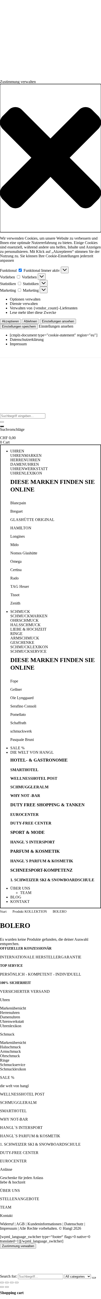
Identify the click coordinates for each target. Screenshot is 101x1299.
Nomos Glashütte (23, 553)
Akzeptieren (10, 321)
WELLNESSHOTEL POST (33, 778)
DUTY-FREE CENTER (30, 823)
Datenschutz (73, 1224)
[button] (50, 158)
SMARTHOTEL (24, 770)
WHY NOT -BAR (25, 796)
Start (3, 911)
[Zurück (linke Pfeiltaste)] (2, 1287)
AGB (20, 1224)
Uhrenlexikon (10, 1026)
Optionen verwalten (25, 299)
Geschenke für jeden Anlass (21, 1178)
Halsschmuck (10, 1047)
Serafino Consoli (23, 706)
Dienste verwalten (24, 304)
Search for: (8, 1276)
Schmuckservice (12, 1065)
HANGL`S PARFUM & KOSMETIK (41, 861)
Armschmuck (10, 1051)
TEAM (5, 1207)
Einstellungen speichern (19, 326)
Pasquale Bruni (22, 739)
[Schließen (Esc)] (17, 1282)
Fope (14, 681)
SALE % (7, 1077)
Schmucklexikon (13, 1069)
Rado (14, 578)
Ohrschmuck (10, 1056)
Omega (16, 561)
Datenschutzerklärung (27, 339)
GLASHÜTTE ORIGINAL (32, 520)
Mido (14, 545)
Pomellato (18, 714)
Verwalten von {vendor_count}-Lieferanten (43, 308)
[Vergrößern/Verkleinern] (2, 1282)
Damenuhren (10, 1017)
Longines (17, 536)
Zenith (15, 603)
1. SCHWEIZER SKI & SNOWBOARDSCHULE (52, 880)
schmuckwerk (21, 731)
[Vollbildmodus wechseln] (7, 1282)
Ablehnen (30, 321)
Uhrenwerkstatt (12, 1021)
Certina (16, 570)
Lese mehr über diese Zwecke (33, 312)
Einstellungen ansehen (58, 321)
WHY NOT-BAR (14, 1119)
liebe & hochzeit (12, 1182)
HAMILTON (20, 528)
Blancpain (18, 503)
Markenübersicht (13, 1008)
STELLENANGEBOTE (19, 1199)
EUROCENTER (24, 814)
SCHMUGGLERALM (29, 787)
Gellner (16, 689)
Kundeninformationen (44, 1224)
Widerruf (7, 1224)
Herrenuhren (10, 1012)
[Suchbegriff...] (2, 426)
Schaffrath (18, 723)
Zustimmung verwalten (18, 1246)
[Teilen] (12, 1282)
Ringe (4, 1060)
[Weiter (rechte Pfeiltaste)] (7, 1287)
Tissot (14, 595)
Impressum (18, 344)
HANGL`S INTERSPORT (32, 842)
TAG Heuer (19, 586)
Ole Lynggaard (22, 698)
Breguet (16, 511)
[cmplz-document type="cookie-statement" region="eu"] (53, 335)
